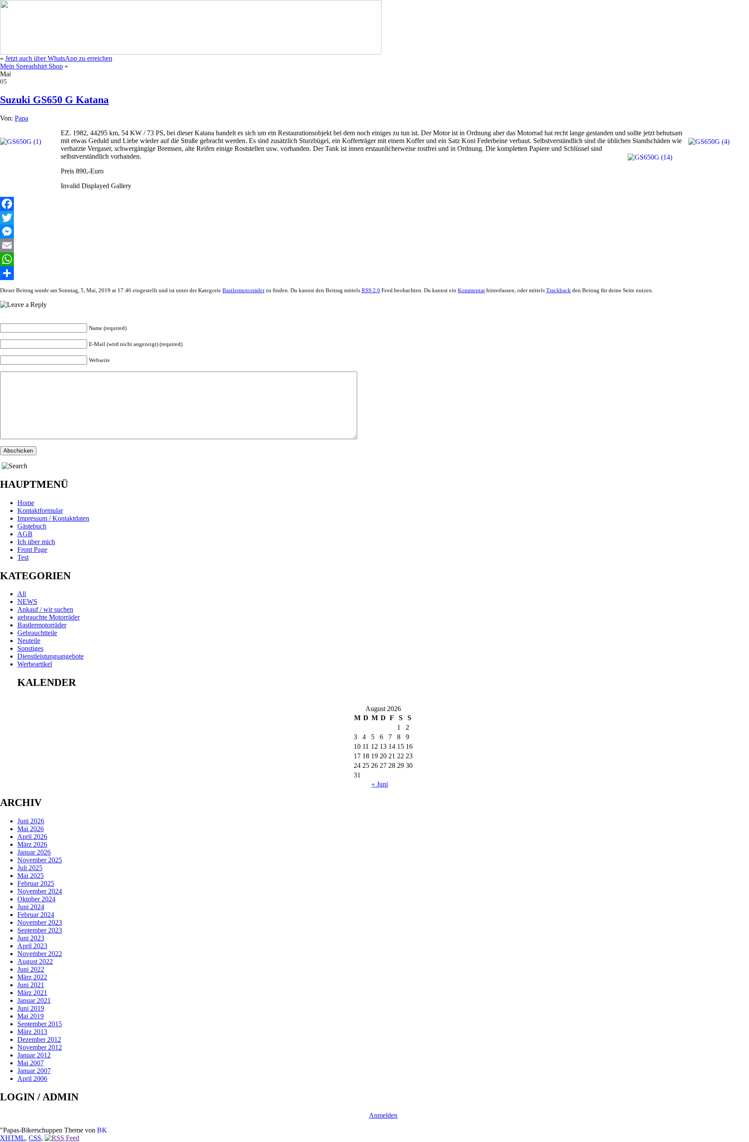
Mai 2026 (30, 828)
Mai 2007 (30, 1063)
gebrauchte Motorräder (48, 617)
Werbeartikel (34, 664)
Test (23, 557)
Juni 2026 (30, 821)
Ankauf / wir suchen (45, 609)
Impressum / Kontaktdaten (53, 518)
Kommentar (471, 290)
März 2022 (32, 977)
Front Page (32, 549)
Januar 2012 (34, 1055)
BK (102, 1130)
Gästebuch (31, 526)
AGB (25, 534)
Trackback (558, 290)
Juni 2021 (30, 985)
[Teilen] (374, 273)
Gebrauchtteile (37, 632)
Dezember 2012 (39, 1039)
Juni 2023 (30, 938)
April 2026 (32, 836)
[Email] (374, 245)
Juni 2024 (30, 906)
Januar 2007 (34, 1070)
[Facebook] (374, 204)
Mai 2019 (30, 1016)
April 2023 (32, 945)
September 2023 (39, 930)
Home (25, 502)
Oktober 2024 (36, 899)
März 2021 (32, 992)
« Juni (379, 784)
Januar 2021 (34, 1000)
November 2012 (39, 1047)
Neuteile (28, 640)
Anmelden (383, 1115)
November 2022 (39, 953)
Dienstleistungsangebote (50, 656)
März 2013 (32, 1031)
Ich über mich (36, 541)
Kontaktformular (40, 510)
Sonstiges (30, 648)
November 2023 (39, 922)
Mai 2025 (30, 875)
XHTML (12, 1138)
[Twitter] (374, 218)
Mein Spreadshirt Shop (31, 66)
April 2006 (32, 1078)
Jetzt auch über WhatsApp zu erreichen (58, 58)
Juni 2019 (30, 1008)
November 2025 (39, 860)
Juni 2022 (30, 969)
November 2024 (39, 891)
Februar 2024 (35, 914)
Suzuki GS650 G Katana (54, 99)
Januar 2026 (34, 852)
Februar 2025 (35, 883)
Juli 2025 (29, 867)
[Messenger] (374, 231)
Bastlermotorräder (243, 290)
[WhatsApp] (374, 259)
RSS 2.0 (370, 290)
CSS (35, 1138)
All (21, 593)
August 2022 (35, 961)
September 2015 (39, 1024)
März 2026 (32, 844)
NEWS (27, 601)
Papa (21, 118)
